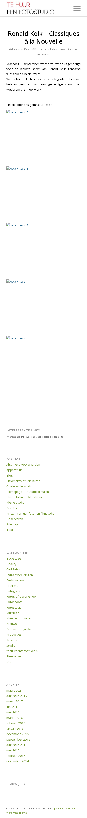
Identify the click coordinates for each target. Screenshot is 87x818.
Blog (9, 475)
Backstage (13, 558)
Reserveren (14, 519)
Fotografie (13, 591)
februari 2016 (15, 723)
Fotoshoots (14, 602)
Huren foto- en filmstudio (24, 497)
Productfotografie (19, 629)
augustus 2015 (16, 745)
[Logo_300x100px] (36, 8)
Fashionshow (57, 49)
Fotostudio (14, 607)
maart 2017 (14, 701)
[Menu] (75, 8)
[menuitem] (75, 8)
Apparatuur (14, 470)
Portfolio (12, 508)
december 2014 (17, 761)
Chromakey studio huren (23, 481)
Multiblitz (12, 613)
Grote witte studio (19, 486)
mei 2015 (13, 750)
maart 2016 (14, 718)
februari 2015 (15, 756)
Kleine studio (15, 502)
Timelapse (13, 656)
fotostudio (43, 54)
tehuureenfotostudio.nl (22, 651)
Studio (10, 645)
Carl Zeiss (13, 569)
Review (11, 640)
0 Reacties (38, 49)
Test (9, 530)
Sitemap (12, 524)
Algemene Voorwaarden (23, 464)
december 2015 (17, 734)
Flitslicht (12, 586)
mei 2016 (13, 712)
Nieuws (11, 624)
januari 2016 (15, 728)
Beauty (11, 564)
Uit (67, 49)
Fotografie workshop (21, 596)
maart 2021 (14, 690)
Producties (14, 634)
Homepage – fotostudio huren (27, 492)
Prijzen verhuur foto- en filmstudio (30, 513)
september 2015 (18, 739)
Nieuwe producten (19, 618)
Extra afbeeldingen (19, 575)
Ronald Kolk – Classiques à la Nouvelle (43, 37)
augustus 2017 (16, 696)
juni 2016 (12, 707)
